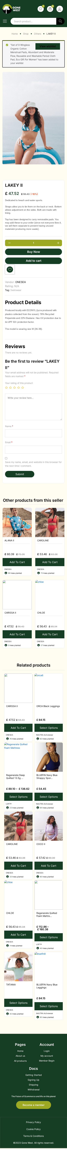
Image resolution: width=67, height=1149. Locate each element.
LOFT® (8, 804)
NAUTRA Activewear (44, 735)
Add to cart (33, 260)
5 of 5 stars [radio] (22, 387)
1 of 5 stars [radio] (6, 387)
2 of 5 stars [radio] (10, 387)
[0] (50, 9)
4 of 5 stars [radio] (18, 387)
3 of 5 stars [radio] (14, 387)
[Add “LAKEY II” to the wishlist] (10, 269)
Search (60, 21)
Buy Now (33, 251)
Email (8, 442)
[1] (40, 9)
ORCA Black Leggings (48, 706)
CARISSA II (10, 612)
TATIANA (11, 984)
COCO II (40, 844)
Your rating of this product (19, 383)
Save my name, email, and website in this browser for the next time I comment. (33, 464)
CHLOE (41, 612)
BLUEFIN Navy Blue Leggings (46, 986)
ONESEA (20, 282)
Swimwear (15, 290)
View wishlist (48, 46)
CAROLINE (43, 540)
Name (9, 426)
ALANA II (9, 540)
